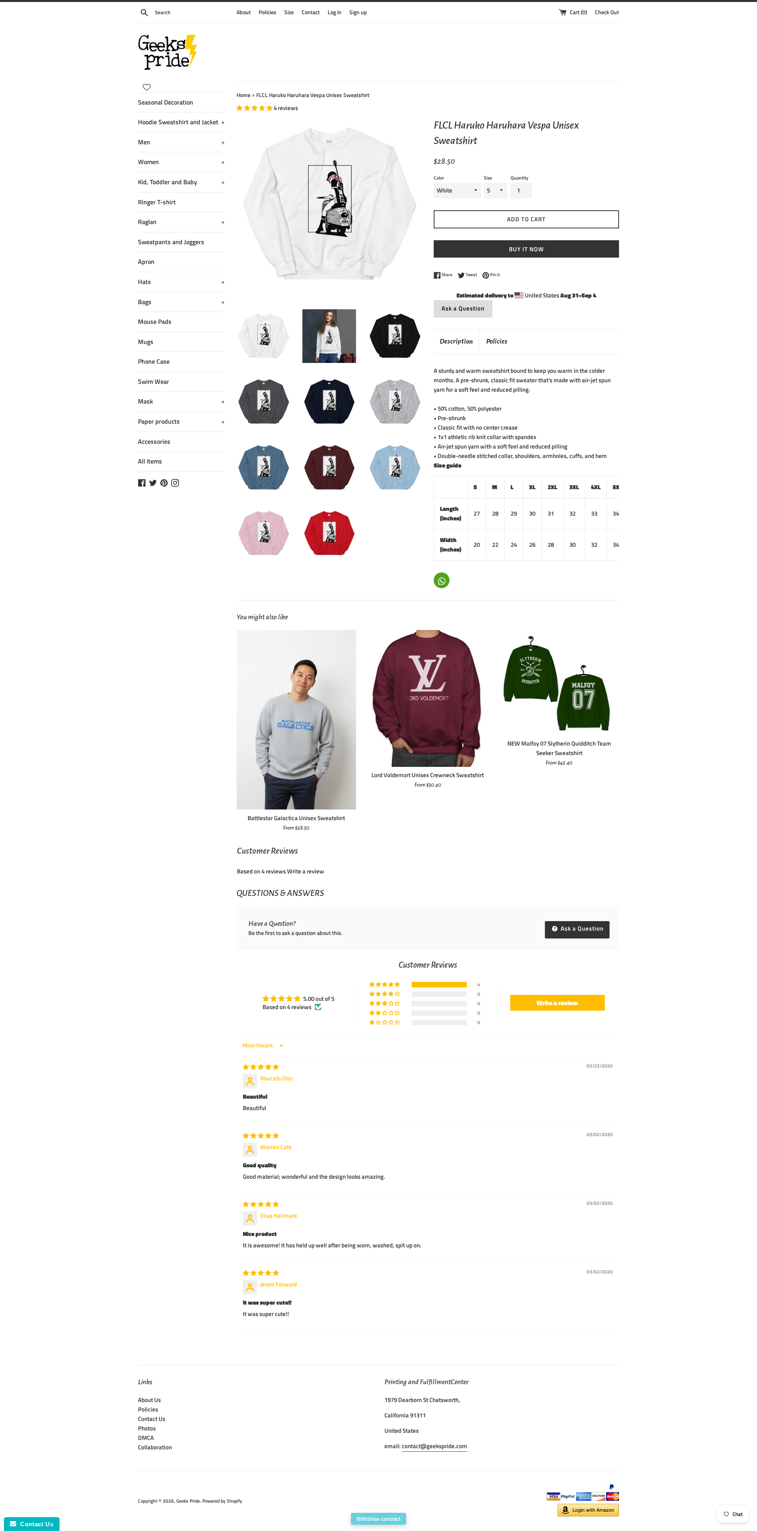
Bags (181, 302)
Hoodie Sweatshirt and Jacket (181, 122)
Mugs (145, 341)
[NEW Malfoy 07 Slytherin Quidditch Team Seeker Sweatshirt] (559, 682)
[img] (261, 1066)
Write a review (305, 871)
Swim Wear (153, 381)
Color (439, 177)
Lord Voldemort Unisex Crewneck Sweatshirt (427, 775)
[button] (255, 107)
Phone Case (154, 361)
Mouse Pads (155, 321)
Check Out (607, 12)
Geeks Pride (188, 1501)
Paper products (181, 421)
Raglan (181, 221)
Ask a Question (463, 308)
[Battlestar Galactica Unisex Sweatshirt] (296, 719)
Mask (181, 401)
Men (181, 142)
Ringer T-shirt (157, 202)
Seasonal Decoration (165, 102)
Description (456, 341)
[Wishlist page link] (147, 87)
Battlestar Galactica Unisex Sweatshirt (296, 818)
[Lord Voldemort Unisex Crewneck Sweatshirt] (427, 698)
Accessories (154, 441)
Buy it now (526, 249)
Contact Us (151, 1418)
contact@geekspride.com (434, 1446)
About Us (149, 1399)
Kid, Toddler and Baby (181, 182)
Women (181, 161)
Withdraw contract (378, 1518)
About (244, 12)
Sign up (358, 12)
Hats (181, 281)
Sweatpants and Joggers (171, 242)
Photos (147, 1428)
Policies (267, 12)
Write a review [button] (557, 1003)
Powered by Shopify (222, 1501)
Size (289, 12)
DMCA (146, 1437)
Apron (146, 261)
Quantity (519, 177)
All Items (150, 461)
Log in (334, 12)
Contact (311, 12)
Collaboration (155, 1447)
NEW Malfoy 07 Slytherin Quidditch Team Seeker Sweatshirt (559, 748)
